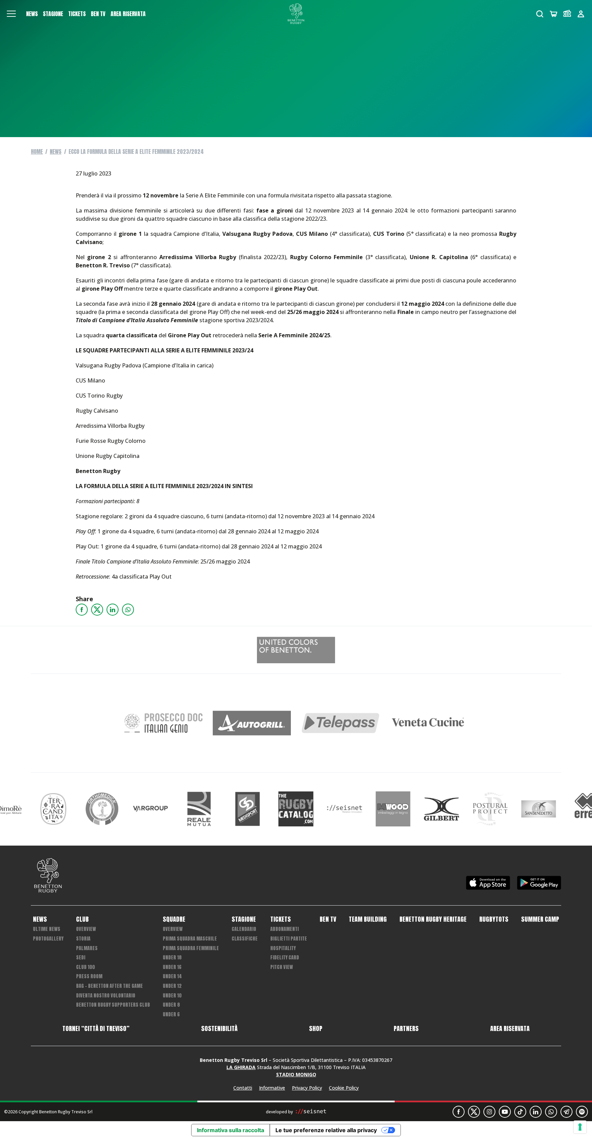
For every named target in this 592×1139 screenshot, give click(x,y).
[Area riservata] (581, 14)
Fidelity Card (284, 957)
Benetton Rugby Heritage (433, 919)
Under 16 (172, 967)
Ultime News (46, 929)
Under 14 (172, 976)
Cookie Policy (344, 1088)
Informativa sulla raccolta (230, 1130)
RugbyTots (493, 919)
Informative (272, 1088)
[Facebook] (82, 610)
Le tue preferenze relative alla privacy (326, 1130)
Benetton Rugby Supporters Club (113, 1004)
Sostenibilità (219, 1028)
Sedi (80, 957)
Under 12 (172, 986)
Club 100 (85, 967)
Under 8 (171, 1004)
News (32, 14)
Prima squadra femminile (191, 948)
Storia (83, 938)
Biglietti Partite (288, 938)
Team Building (368, 919)
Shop (315, 1028)
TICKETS (77, 14)
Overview (86, 929)
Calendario (244, 929)
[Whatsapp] (128, 610)
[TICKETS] (567, 14)
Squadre (174, 919)
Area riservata (128, 14)
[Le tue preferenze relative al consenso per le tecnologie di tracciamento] (580, 1127)
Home (37, 151)
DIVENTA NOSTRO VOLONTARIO (105, 995)
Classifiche (245, 938)
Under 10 (172, 995)
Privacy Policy (307, 1088)
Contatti (242, 1088)
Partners (406, 1028)
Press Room (89, 976)
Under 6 (171, 1014)
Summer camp (540, 919)
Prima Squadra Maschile (190, 938)
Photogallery (48, 938)
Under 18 (172, 957)
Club (82, 919)
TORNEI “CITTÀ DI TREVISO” (96, 1028)
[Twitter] (97, 610)
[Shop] (553, 14)
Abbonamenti (284, 929)
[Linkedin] (113, 610)
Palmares (87, 948)
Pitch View (281, 967)
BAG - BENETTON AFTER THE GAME (109, 986)
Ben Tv (98, 14)
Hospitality (283, 948)
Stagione (53, 14)
